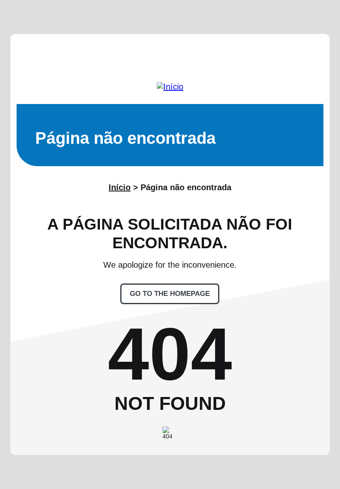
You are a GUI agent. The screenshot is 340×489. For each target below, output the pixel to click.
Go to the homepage (170, 294)
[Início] (170, 86)
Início (120, 187)
